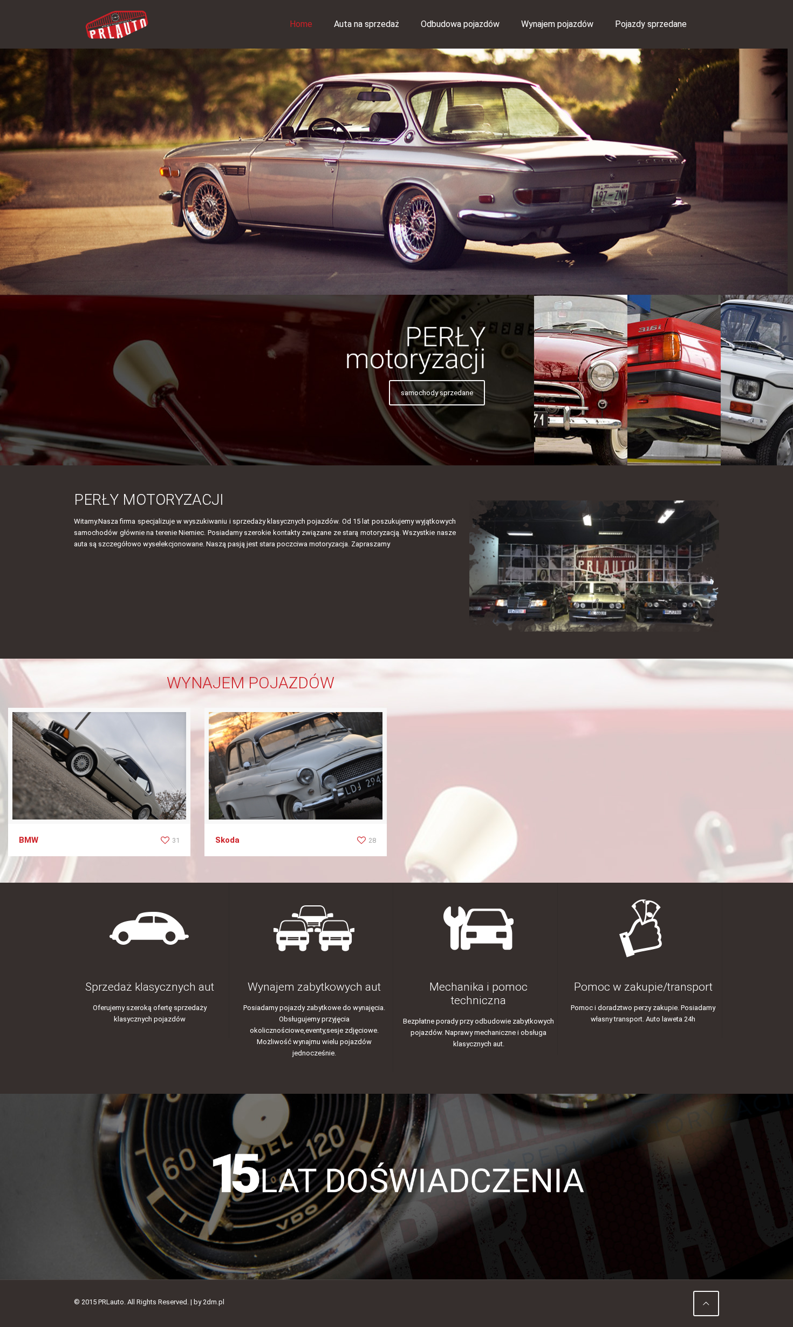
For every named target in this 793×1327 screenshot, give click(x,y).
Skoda (227, 840)
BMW (28, 840)
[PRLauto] (117, 24)
